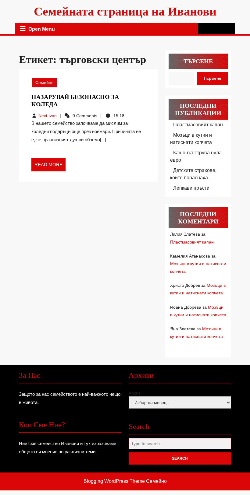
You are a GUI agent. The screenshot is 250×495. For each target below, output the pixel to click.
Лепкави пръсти (191, 188)
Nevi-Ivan (47, 115)
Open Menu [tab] (41, 29)
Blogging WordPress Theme (114, 481)
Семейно (44, 82)
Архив (135, 393)
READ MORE (50, 166)
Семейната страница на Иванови (125, 11)
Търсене (198, 61)
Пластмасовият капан (198, 124)
